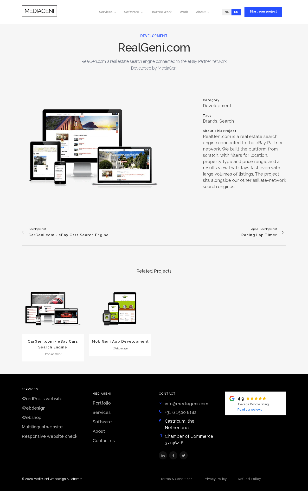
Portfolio (102, 403)
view (52, 310)
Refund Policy (249, 479)
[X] (184, 455)
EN (236, 11)
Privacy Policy (215, 479)
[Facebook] (173, 455)
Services (102, 412)
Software (102, 421)
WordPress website (42, 398)
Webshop (31, 417)
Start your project (263, 11)
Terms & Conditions (176, 479)
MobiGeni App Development (120, 341)
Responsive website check (49, 436)
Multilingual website (42, 426)
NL (227, 11)
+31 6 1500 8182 (181, 412)
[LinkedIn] (163, 455)
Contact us (104, 440)
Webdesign (33, 408)
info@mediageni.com (186, 403)
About (99, 431)
